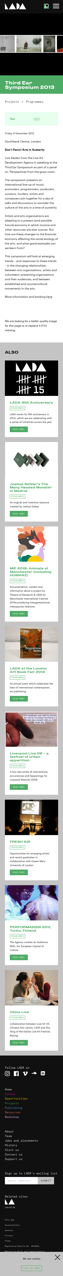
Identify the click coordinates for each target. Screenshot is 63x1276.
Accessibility (12, 1225)
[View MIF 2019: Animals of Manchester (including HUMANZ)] (31, 544)
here (49, 296)
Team (8, 1136)
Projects (12, 101)
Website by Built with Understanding (25, 1251)
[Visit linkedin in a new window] (43, 1073)
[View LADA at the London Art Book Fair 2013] (31, 644)
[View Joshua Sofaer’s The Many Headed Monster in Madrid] (31, 459)
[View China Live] (31, 987)
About (9, 1131)
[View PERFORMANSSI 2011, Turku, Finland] (31, 903)
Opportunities (16, 1098)
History (11, 1145)
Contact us (13, 1154)
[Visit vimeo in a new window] (25, 1073)
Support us (13, 1159)
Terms (7, 1241)
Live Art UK (10, 1207)
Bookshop (12, 1117)
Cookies (9, 1230)
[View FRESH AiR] (31, 817)
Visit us (12, 1150)
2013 (37, 118)
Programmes (34, 101)
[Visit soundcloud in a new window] (34, 1073)
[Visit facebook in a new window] (16, 1073)
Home (8, 1089)
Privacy (9, 1235)
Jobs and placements (21, 1140)
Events (10, 1094)
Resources (13, 1112)
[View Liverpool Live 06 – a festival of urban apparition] (31, 729)
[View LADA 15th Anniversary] (31, 378)
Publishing (13, 1108)
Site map (9, 1220)
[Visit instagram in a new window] (7, 1073)
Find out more (31, 1268)
